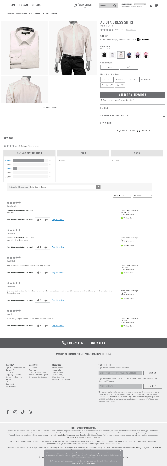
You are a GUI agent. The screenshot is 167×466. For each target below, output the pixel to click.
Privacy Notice (91, 455)
